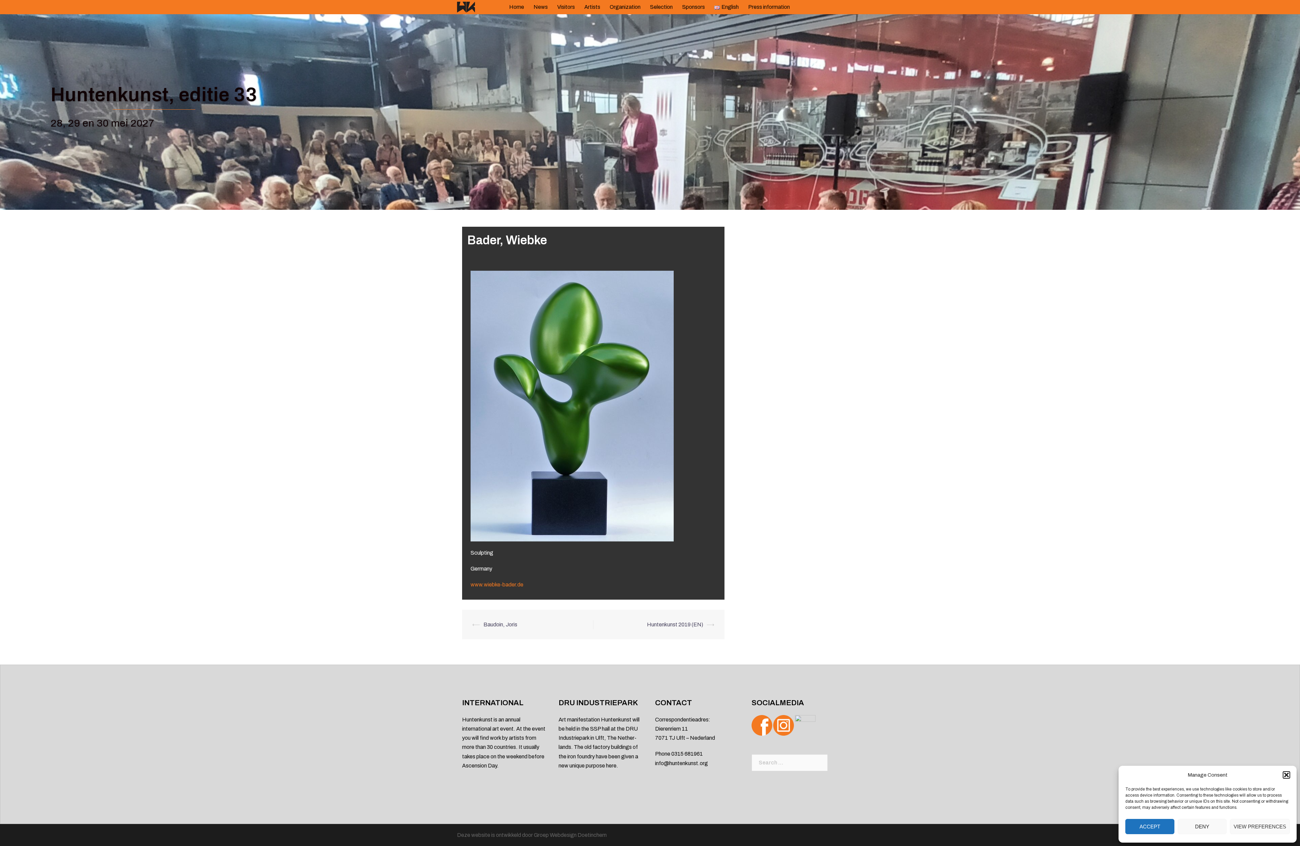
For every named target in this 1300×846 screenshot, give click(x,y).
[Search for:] (790, 762)
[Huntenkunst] (466, 6)
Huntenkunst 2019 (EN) (675, 624)
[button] (1286, 775)
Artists (592, 7)
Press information (769, 7)
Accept (1150, 826)
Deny (1202, 826)
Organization (625, 7)
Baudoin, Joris (500, 624)
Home (516, 7)
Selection (661, 7)
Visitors (566, 7)
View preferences (1260, 826)
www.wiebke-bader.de (497, 584)
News (541, 7)
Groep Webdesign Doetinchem (570, 835)
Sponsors (693, 7)
